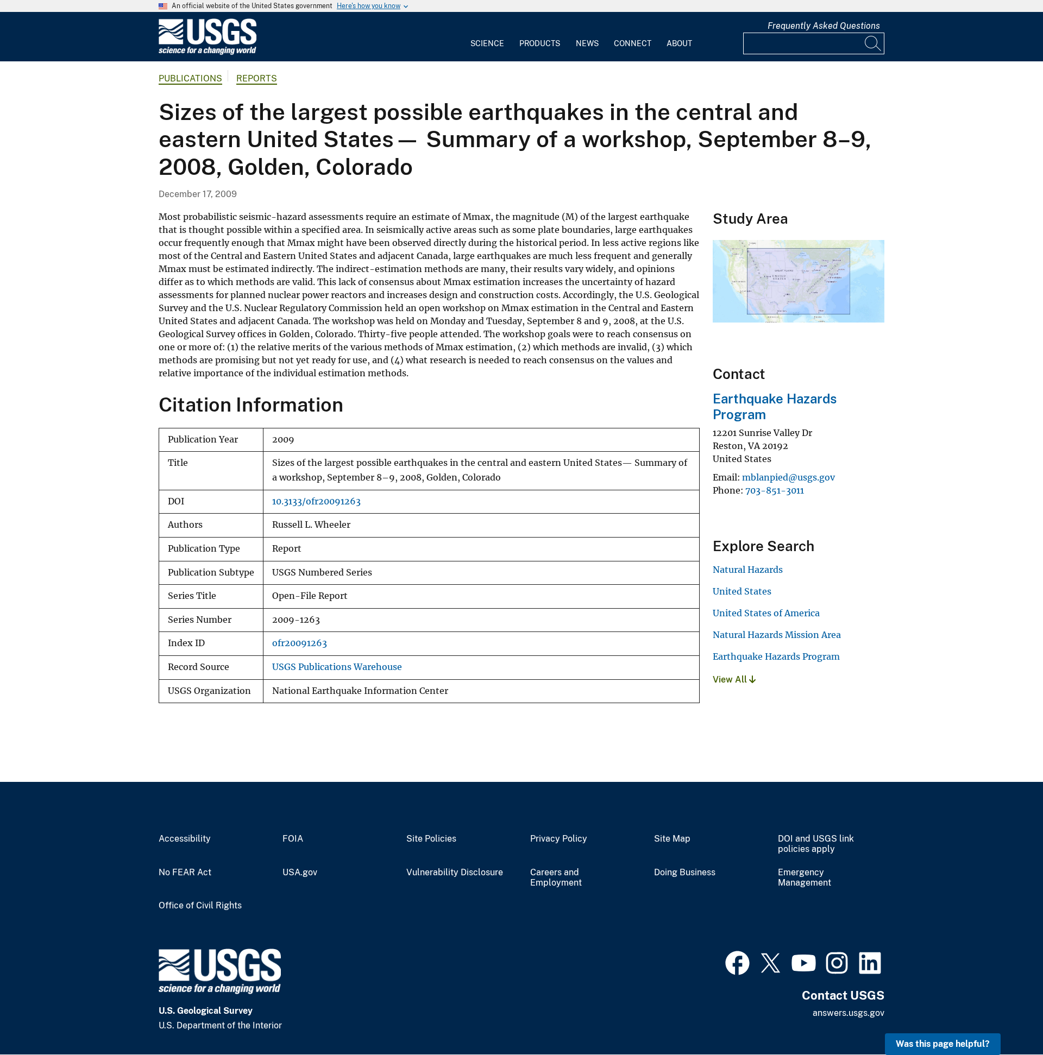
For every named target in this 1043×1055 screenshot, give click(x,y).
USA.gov (299, 872)
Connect (632, 43)
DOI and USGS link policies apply (816, 844)
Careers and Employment (556, 878)
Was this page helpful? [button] (943, 1044)
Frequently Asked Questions (824, 26)
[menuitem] (487, 36)
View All (731, 679)
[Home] (207, 52)
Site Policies (431, 839)
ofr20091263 (299, 643)
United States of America (766, 613)
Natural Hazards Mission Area (777, 634)
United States (742, 591)
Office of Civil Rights (200, 906)
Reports (256, 78)
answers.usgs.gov (848, 1013)
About (679, 43)
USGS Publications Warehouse (337, 667)
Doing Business (684, 872)
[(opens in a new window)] (737, 962)
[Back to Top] (1003, 1015)
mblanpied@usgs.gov (788, 477)
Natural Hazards (748, 569)
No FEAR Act (185, 872)
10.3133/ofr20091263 (316, 501)
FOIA (292, 839)
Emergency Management (804, 878)
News (587, 43)
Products (539, 43)
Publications (190, 78)
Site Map (672, 839)
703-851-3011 (774, 490)
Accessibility (185, 839)
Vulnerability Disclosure (454, 872)
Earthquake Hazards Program (776, 656)
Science (487, 43)
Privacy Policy (558, 839)
